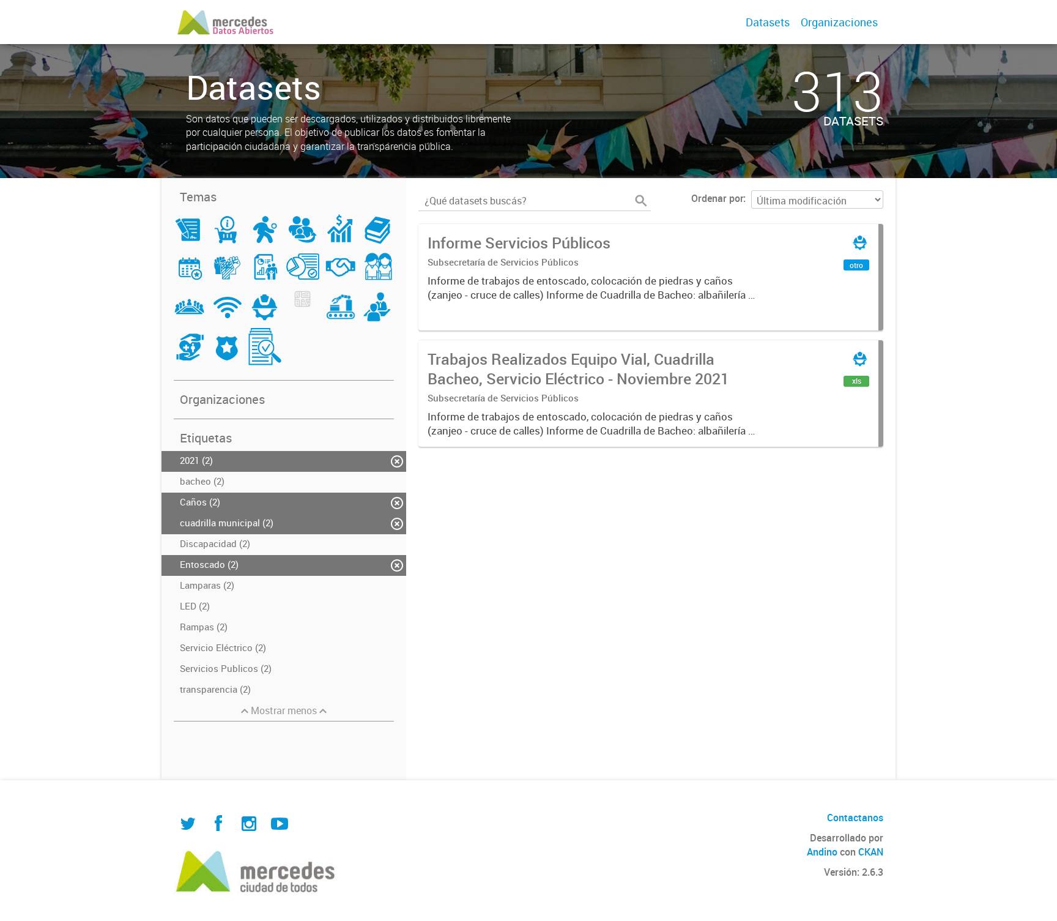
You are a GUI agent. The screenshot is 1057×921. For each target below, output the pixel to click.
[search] (641, 200)
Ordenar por (717, 198)
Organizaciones (839, 22)
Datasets (768, 22)
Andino (822, 852)
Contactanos (855, 817)
